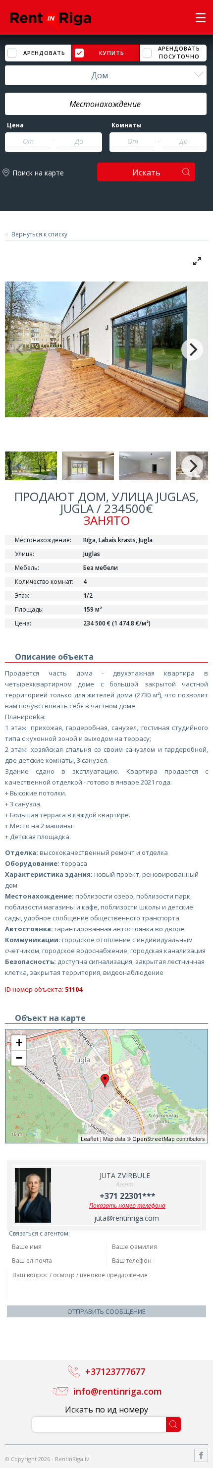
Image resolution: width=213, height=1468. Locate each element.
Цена (15, 125)
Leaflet (90, 1138)
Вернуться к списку (39, 234)
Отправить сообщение (106, 1311)
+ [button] (19, 1042)
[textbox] (105, 104)
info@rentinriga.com (117, 1391)
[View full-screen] (197, 261)
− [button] (19, 1058)
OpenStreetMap (153, 1138)
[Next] (192, 349)
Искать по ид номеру (106, 1409)
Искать (146, 172)
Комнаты (126, 125)
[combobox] (106, 75)
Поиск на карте (38, 172)
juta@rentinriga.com (126, 1218)
